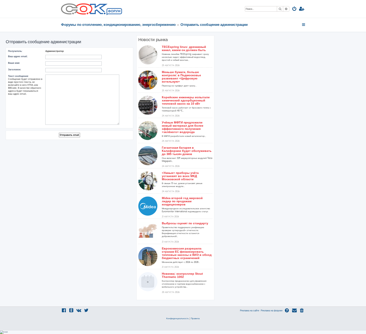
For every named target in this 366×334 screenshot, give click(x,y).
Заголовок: (14, 69)
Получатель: (15, 51)
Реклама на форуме (272, 310)
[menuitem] (294, 9)
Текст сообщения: (18, 76)
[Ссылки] (304, 24)
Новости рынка (153, 39)
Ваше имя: (14, 62)
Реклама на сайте (249, 310)
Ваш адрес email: (18, 56)
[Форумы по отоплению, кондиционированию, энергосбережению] (114, 12)
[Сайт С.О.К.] (91, 9)
